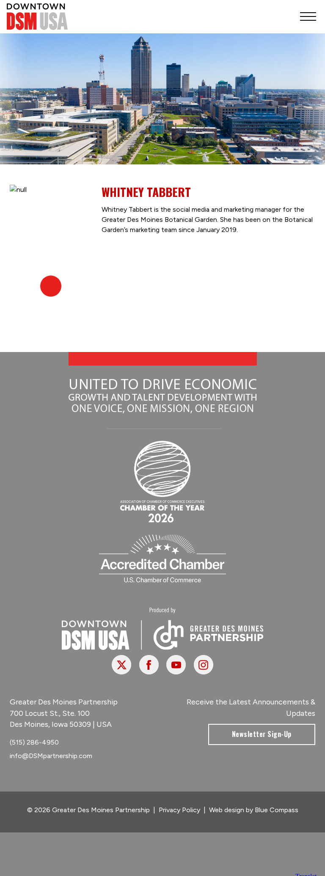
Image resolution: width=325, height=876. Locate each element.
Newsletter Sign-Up (262, 734)
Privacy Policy (179, 810)
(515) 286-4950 (34, 742)
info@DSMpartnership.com (51, 756)
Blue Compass (276, 810)
